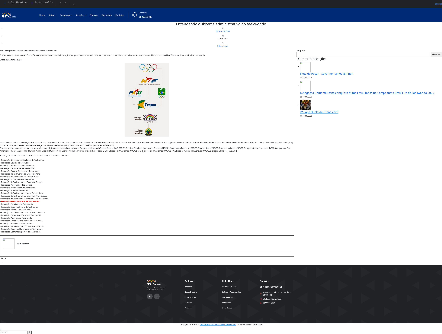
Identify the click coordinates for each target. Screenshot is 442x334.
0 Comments (222, 46)
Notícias (94, 15)
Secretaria (65, 15)
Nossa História (191, 292)
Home (42, 15)
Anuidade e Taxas (229, 286)
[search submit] (30, 332)
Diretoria (188, 286)
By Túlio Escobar (223, 31)
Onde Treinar (190, 297)
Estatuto (188, 302)
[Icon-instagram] (157, 296)
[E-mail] (4, 255)
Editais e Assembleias (231, 292)
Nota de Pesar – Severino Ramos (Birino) (326, 73)
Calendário (106, 15)
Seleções (80, 15)
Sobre (51, 15)
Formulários (227, 297)
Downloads (227, 308)
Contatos (119, 15)
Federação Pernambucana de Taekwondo (218, 324)
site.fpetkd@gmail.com (17, 2)
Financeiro (226, 302)
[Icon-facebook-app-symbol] (150, 296)
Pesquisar (301, 50)
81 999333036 (145, 17)
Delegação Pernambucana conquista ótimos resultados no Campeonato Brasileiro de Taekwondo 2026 (367, 93)
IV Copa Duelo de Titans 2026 (319, 112)
